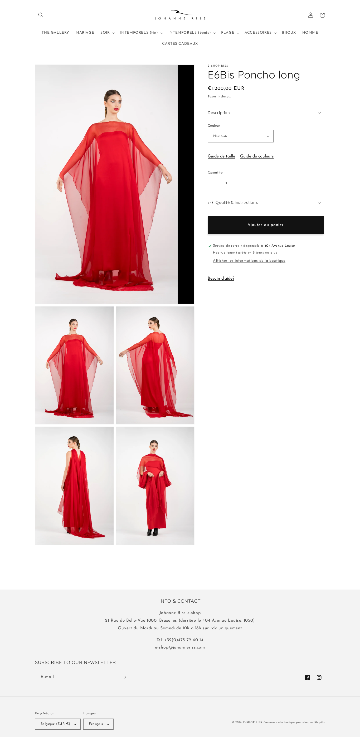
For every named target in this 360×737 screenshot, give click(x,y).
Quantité (215, 172)
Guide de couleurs (257, 156)
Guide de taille (221, 156)
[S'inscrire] (124, 677)
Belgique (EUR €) (55, 724)
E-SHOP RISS (252, 722)
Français (96, 724)
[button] (41, 15)
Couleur (214, 126)
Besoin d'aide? (221, 279)
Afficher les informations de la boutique (249, 261)
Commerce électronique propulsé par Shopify (294, 722)
